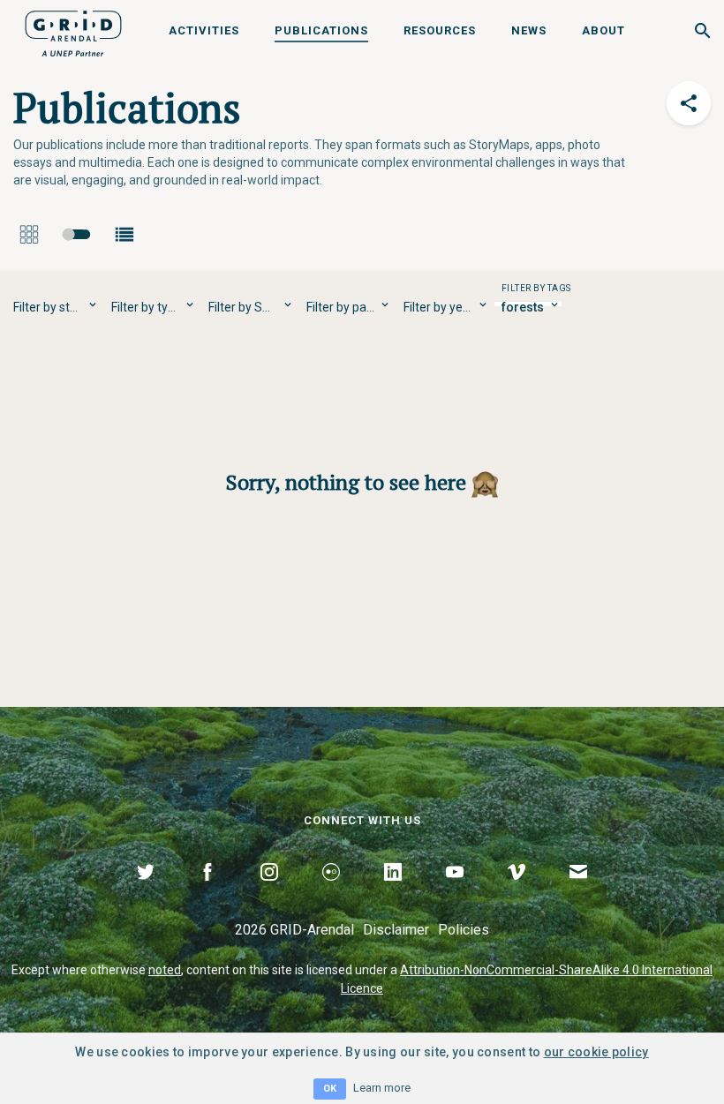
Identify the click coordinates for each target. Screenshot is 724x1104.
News (529, 30)
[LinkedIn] (393, 892)
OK (329, 1088)
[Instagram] (269, 892)
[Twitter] (146, 892)
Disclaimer (396, 929)
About (603, 30)
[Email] (578, 892)
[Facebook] (207, 892)
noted (164, 970)
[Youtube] (455, 892)
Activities (204, 30)
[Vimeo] (516, 892)
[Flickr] (331, 892)
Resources (439, 30)
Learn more (382, 1087)
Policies (463, 929)
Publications (321, 30)
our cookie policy (596, 1052)
